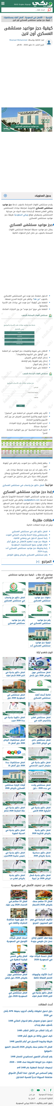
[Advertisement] (27, 78)
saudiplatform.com (32, 500)
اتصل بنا (31, 1098)
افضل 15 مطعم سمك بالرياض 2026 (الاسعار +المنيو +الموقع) (28, 1049)
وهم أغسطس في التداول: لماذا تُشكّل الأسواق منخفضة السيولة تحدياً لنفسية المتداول (30, 1075)
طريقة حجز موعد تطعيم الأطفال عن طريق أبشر (27, 541)
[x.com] (44, 1090)
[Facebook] (50, 1090)
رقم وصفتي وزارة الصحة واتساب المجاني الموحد (26, 535)
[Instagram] (32, 1090)
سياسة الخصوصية (46, 1094)
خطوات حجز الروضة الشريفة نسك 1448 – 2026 (31, 1062)
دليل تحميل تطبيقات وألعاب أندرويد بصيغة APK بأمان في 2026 (28, 1013)
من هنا (37, 299)
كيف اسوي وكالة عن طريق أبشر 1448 (35, 1036)
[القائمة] (2, 3)
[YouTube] (38, 1090)
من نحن (32, 1094)
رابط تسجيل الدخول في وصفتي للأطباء (30, 538)
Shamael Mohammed (18, 40)
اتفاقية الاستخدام (46, 1098)
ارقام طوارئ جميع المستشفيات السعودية (29, 545)
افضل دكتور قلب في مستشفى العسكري (29, 531)
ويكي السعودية (21, 215)
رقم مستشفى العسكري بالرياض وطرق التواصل (27, 555)
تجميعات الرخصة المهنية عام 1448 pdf (34, 1068)
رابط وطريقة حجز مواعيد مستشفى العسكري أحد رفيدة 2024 (26, 549)
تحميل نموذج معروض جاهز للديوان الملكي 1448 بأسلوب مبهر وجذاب (30, 1023)
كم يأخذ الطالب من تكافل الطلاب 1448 (34, 1030)
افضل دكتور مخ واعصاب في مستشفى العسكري (23, 485)
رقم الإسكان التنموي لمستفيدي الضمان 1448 (31, 1057)
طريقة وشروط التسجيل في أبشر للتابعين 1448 (31, 1041)
